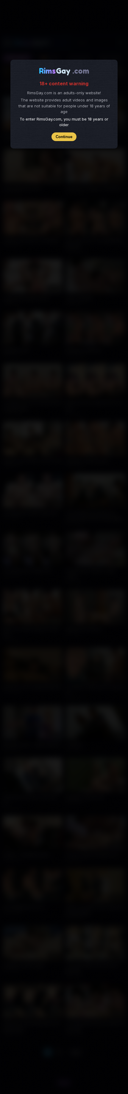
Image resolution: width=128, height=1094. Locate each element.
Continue (64, 137)
